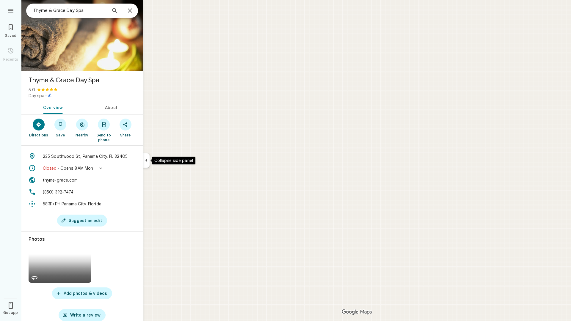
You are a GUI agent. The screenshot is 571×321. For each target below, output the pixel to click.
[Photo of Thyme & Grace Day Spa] (82, 35)
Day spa (36, 95)
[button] (82, 168)
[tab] (52, 107)
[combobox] (69, 10)
